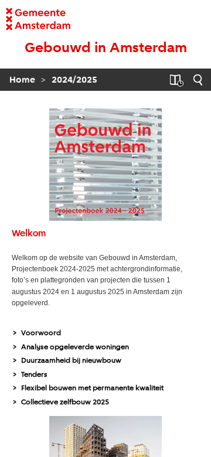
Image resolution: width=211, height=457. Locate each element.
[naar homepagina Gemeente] (25, 19)
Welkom (29, 233)
